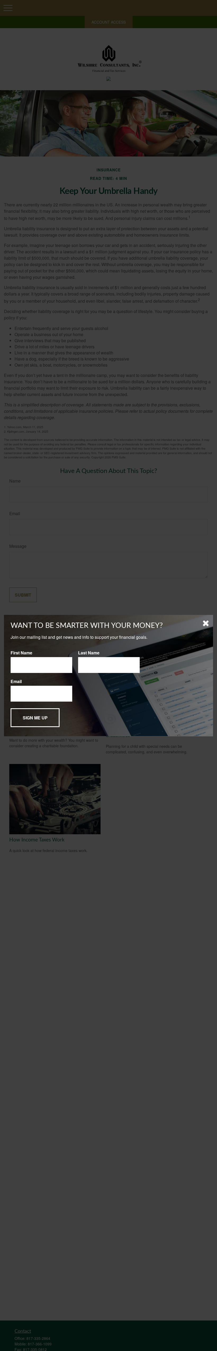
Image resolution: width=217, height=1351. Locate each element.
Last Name (89, 653)
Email (16, 681)
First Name (21, 653)
